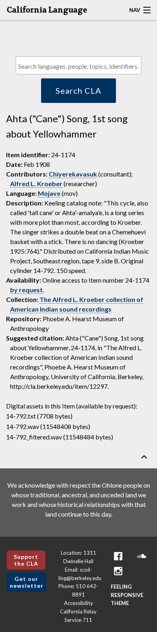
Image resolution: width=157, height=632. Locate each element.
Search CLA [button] (78, 90)
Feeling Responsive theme (127, 595)
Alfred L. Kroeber (36, 183)
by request (26, 289)
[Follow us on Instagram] (118, 571)
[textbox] (80, 66)
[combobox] (78, 65)
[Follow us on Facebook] (118, 556)
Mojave (49, 193)
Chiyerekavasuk (73, 174)
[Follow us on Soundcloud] (141, 556)
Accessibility (78, 603)
